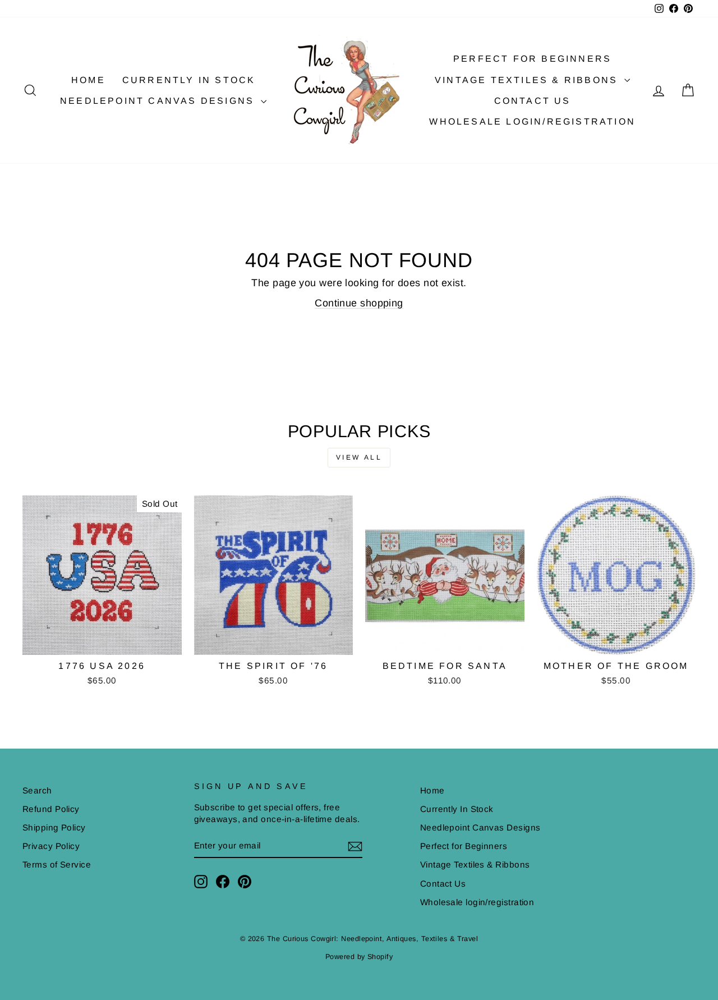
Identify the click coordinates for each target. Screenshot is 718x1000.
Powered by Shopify (359, 957)
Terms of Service (56, 864)
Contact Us (532, 100)
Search (37, 790)
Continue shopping (359, 303)
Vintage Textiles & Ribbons (528, 80)
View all (359, 457)
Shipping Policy (54, 827)
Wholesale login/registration (532, 121)
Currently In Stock (189, 80)
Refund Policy (51, 809)
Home (88, 80)
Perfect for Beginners (532, 58)
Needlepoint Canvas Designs (159, 100)
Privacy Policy (51, 846)
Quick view (102, 641)
